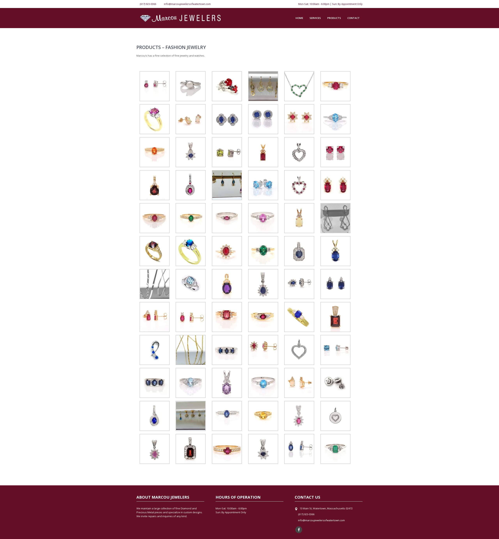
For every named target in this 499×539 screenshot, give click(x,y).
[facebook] (298, 529)
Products (334, 18)
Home (299, 18)
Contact (353, 18)
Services (315, 18)
